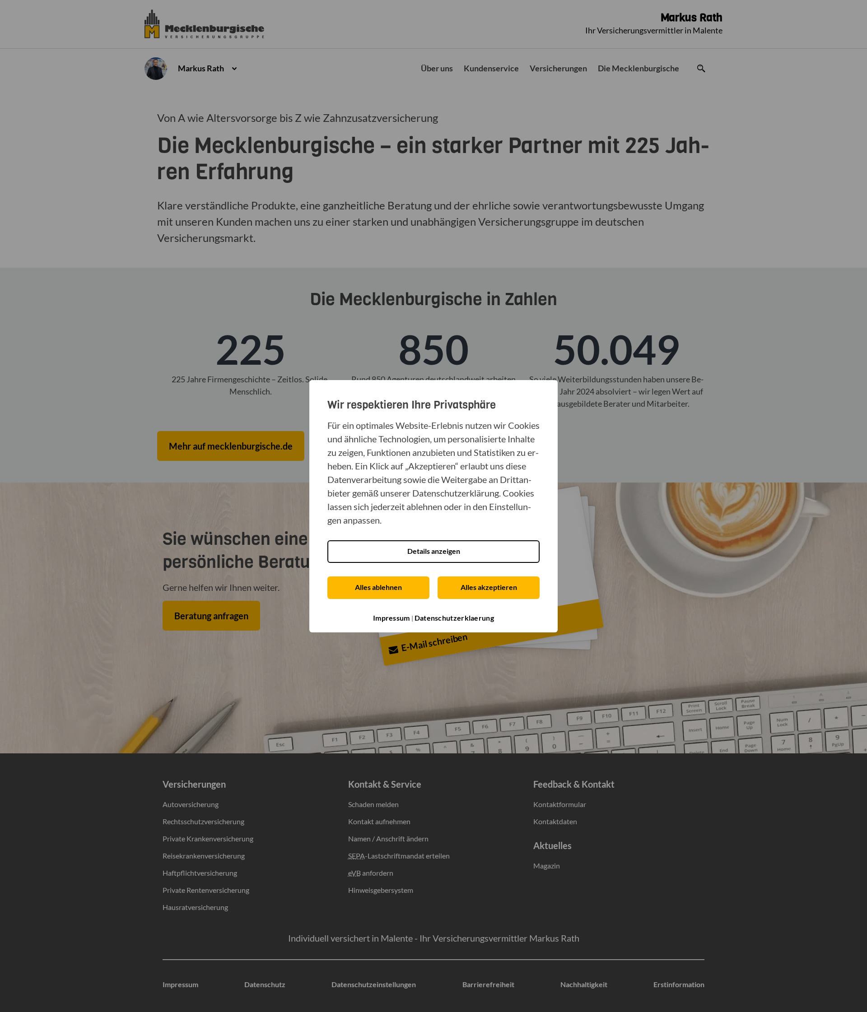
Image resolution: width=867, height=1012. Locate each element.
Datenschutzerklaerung (454, 617)
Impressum (391, 617)
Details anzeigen (433, 551)
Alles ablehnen (378, 587)
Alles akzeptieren (489, 587)
